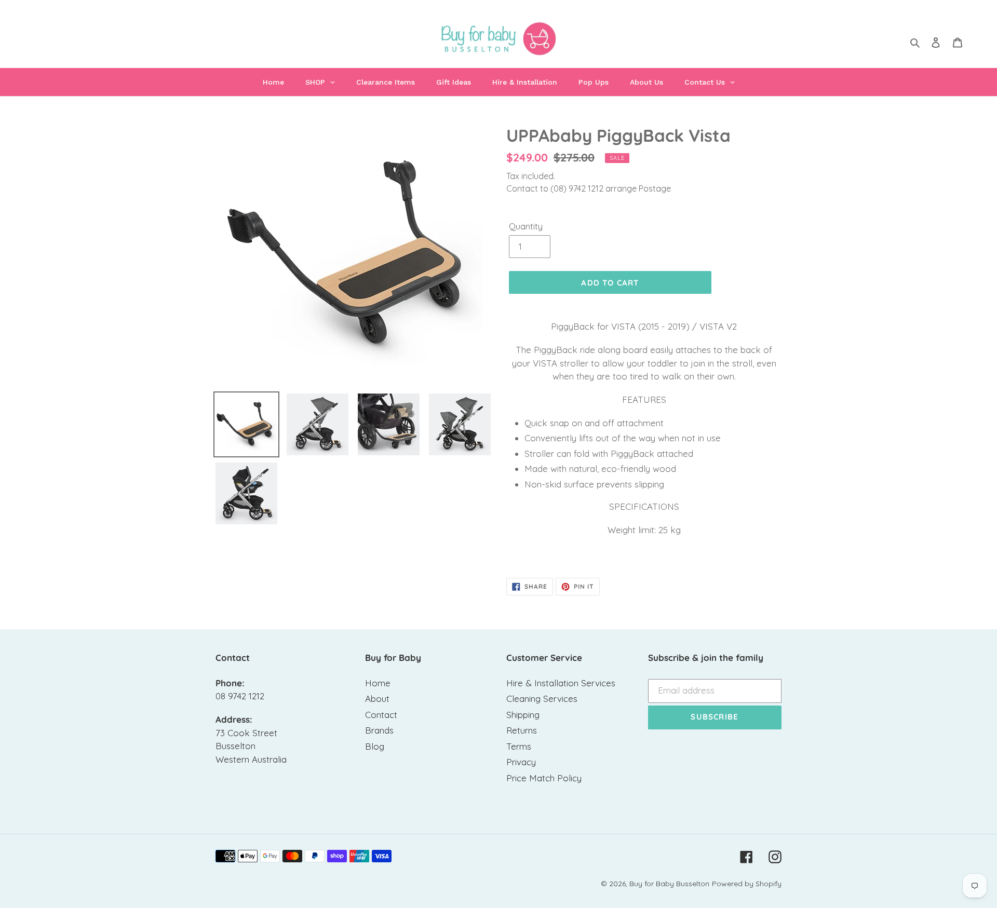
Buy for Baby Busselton (669, 883)
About (377, 698)
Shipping (523, 714)
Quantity (526, 226)
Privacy (521, 761)
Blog (374, 746)
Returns (521, 730)
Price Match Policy (544, 778)
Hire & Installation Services (560, 682)
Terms (518, 746)
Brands (379, 730)
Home (377, 682)
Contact (381, 714)
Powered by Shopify (747, 883)
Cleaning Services (541, 698)
